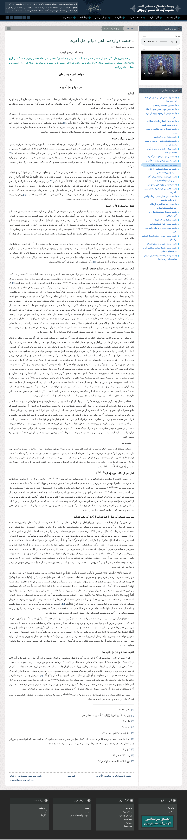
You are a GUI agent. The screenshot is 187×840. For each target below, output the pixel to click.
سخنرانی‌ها (127, 812)
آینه (45, 812)
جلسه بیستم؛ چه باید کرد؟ (166, 220)
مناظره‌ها (128, 826)
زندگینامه (84, 17)
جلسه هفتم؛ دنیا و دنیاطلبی (165, 137)
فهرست (72, 776)
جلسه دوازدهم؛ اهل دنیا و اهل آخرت (162, 165)
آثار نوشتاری (171, 17)
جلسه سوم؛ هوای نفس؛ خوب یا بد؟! (161, 109)
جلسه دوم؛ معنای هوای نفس (165, 105)
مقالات (172, 812)
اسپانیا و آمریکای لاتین (79, 815)
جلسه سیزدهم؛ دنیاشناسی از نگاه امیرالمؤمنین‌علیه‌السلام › (26, 778)
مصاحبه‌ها (128, 819)
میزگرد (129, 823)
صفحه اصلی (129, 28)
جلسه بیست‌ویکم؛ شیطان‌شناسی (163, 224)
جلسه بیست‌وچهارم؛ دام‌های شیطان (162, 244)
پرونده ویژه (67, 17)
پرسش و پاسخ (125, 815)
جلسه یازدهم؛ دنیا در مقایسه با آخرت (161, 161)
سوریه (86, 812)
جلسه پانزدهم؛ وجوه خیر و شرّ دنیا (162, 184)
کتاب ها (171, 808)
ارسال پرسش (101, 17)
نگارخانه (118, 17)
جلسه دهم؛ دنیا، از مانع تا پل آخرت (162, 156)
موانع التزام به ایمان (111, 28)
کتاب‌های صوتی (135, 17)
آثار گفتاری (154, 17)
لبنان (87, 808)
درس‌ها (129, 808)
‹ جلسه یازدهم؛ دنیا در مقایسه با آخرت (114, 776)
